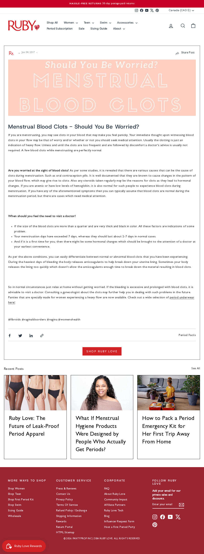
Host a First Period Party (119, 527)
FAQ (106, 488)
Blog (107, 516)
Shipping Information (69, 516)
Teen (87, 22)
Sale (81, 28)
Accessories (125, 22)
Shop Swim (15, 505)
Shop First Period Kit (21, 499)
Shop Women (16, 488)
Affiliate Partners (114, 505)
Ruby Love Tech (114, 510)
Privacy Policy (64, 499)
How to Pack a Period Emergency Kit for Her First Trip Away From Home (168, 430)
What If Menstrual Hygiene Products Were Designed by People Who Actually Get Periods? (101, 434)
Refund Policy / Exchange (71, 510)
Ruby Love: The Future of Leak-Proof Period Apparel (34, 426)
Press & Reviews (66, 488)
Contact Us (63, 494)
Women (69, 22)
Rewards (61, 521)
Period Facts (187, 335)
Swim (104, 22)
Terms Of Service (67, 505)
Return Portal (64, 527)
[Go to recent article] (35, 392)
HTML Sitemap (65, 532)
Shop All (52, 22)
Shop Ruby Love (102, 351)
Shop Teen (14, 494)
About (117, 28)
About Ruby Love (114, 494)
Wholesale (14, 516)
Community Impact (115, 499)
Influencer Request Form (119, 521)
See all (195, 368)
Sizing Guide (98, 28)
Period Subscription (60, 28)
